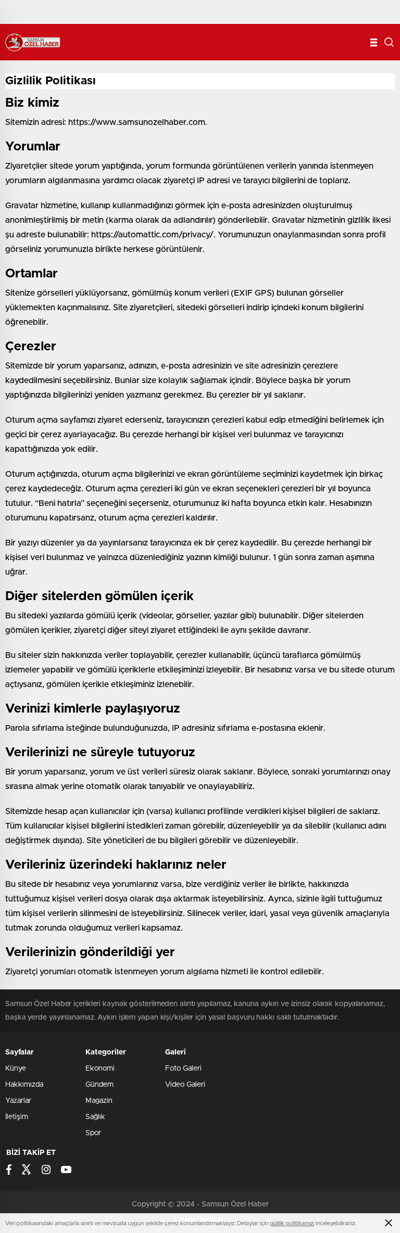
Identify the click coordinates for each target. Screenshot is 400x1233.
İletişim (16, 1117)
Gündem (99, 1084)
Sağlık (95, 1117)
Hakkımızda (24, 1084)
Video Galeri (185, 1084)
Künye (15, 1068)
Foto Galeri (183, 1068)
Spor (93, 1133)
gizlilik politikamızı (292, 1223)
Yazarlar (18, 1100)
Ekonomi (100, 1068)
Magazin (99, 1100)
